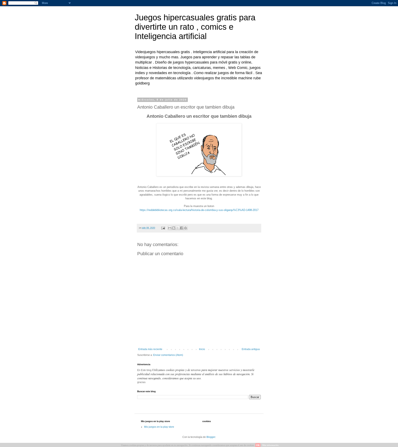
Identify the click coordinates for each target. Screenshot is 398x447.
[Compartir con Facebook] (182, 228)
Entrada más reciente (150, 349)
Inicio (202, 349)
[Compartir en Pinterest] (185, 228)
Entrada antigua (251, 349)
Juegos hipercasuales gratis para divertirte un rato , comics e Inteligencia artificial (195, 27)
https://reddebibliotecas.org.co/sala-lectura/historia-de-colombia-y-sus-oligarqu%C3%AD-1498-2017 (199, 210)
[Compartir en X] (178, 228)
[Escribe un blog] (174, 228)
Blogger (210, 437)
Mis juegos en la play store (159, 426)
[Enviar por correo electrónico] (170, 228)
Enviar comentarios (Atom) (168, 355)
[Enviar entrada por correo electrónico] (163, 228)
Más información (270, 445)
